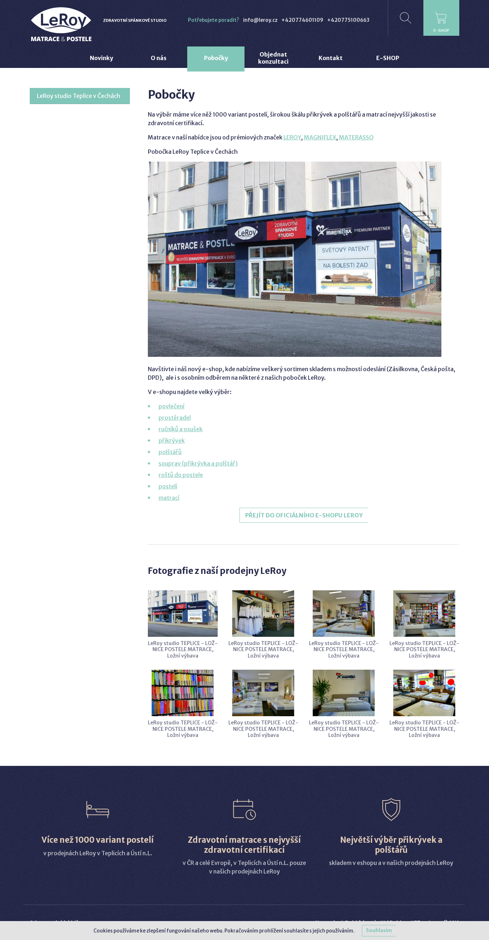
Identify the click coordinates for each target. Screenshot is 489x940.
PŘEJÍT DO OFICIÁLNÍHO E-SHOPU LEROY (304, 515)
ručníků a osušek (181, 429)
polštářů (170, 452)
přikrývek (172, 440)
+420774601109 (302, 20)
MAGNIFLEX (320, 137)
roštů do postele (181, 474)
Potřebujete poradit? (213, 20)
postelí (168, 486)
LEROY (292, 137)
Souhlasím (379, 930)
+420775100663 (348, 20)
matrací (169, 497)
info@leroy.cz (260, 20)
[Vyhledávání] (405, 18)
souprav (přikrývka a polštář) (198, 463)
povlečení (171, 406)
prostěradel (175, 417)
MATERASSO (356, 137)
